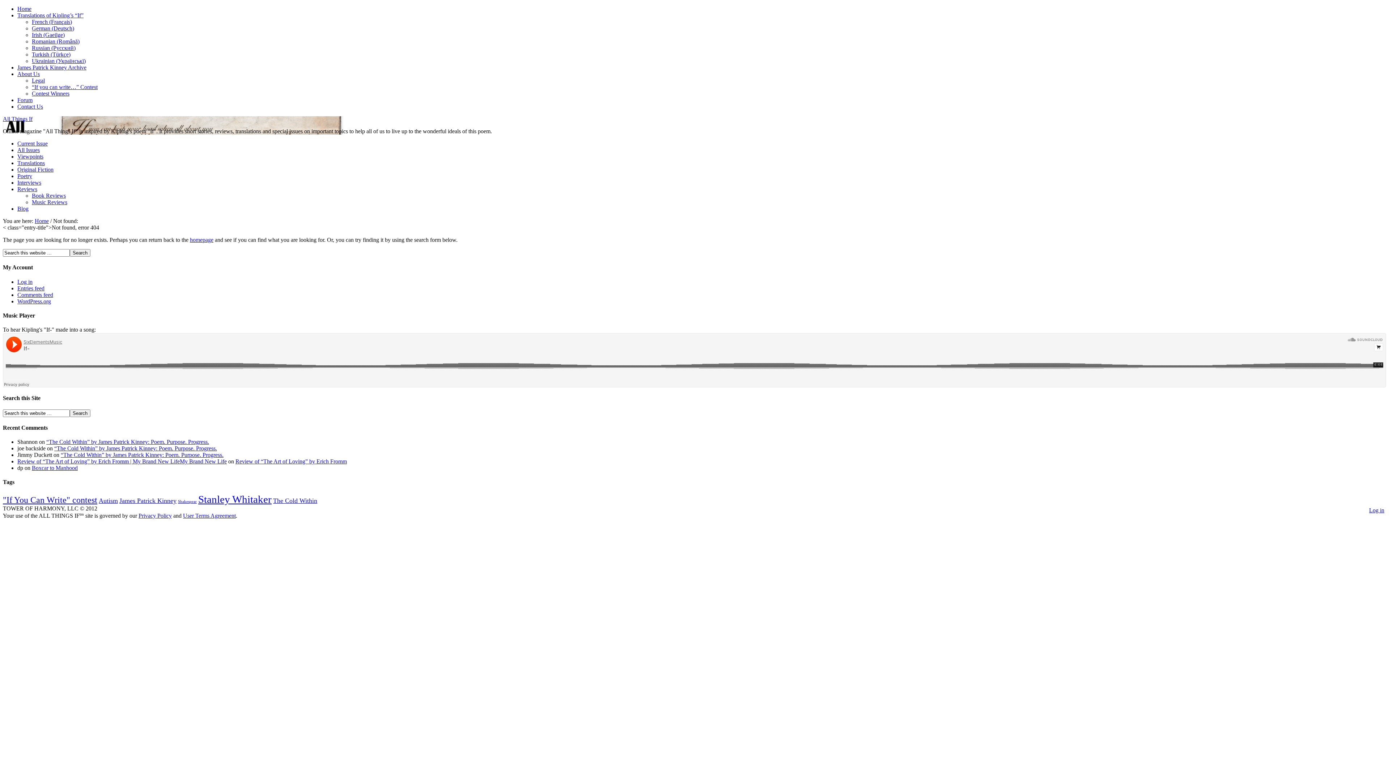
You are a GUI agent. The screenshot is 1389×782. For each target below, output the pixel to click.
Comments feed (35, 295)
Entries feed (30, 288)
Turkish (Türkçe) (51, 54)
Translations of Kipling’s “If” (50, 15)
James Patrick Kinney (148, 500)
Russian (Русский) (54, 48)
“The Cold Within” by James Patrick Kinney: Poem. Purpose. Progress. (127, 442)
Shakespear (187, 502)
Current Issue (32, 143)
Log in (25, 282)
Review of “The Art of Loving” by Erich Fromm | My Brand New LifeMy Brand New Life (122, 461)
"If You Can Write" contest (50, 500)
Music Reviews (49, 202)
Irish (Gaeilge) (48, 35)
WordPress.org (34, 301)
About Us (28, 74)
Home (24, 9)
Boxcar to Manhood (55, 468)
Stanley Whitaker (235, 499)
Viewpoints (30, 157)
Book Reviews (49, 196)
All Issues (28, 150)
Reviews (27, 189)
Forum (25, 100)
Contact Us (30, 107)
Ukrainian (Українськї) (59, 61)
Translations (31, 163)
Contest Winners (50, 94)
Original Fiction (35, 170)
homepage (201, 240)
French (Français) (52, 22)
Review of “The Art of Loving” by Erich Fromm (291, 461)
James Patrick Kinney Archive (51, 67)
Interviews (29, 183)
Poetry (24, 176)
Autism (108, 500)
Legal (38, 80)
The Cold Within (295, 500)
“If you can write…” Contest (65, 87)
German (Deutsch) (53, 28)
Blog (23, 209)
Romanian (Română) (56, 41)
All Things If (18, 119)
